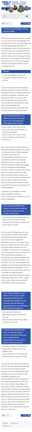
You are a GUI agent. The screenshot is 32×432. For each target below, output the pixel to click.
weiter (25, 23)
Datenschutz (7, 426)
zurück (7, 23)
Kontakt (5, 423)
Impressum (14, 423)
